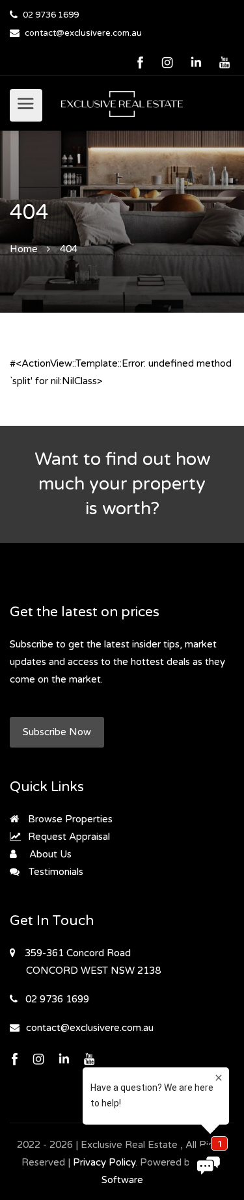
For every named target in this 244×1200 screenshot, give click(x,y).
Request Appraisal (67, 836)
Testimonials (54, 872)
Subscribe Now (57, 732)
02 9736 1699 (51, 15)
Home (24, 249)
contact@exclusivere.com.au (83, 33)
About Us (49, 854)
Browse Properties (69, 819)
